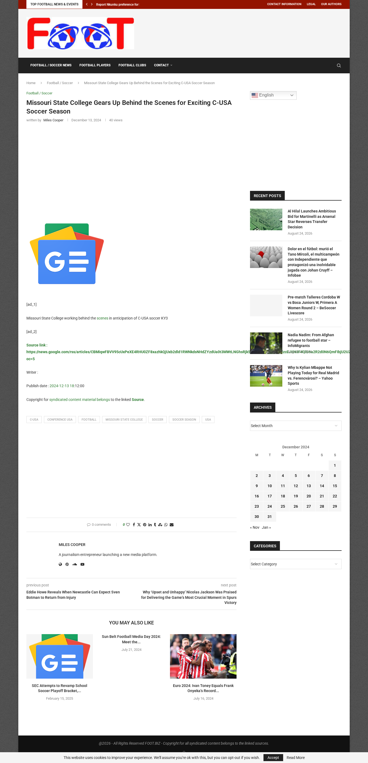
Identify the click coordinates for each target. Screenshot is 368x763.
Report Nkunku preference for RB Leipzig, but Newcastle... (137, 4)
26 (296, 506)
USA (208, 419)
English (266, 95)
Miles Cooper (72, 544)
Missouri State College (124, 419)
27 (309, 506)
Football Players (94, 65)
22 (335, 496)
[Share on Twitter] (139, 525)
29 (335, 506)
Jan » (266, 527)
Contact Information (284, 4)
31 (270, 516)
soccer (157, 419)
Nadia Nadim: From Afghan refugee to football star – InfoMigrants (311, 340)
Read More (296, 757)
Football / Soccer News (50, 65)
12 (296, 486)
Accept (273, 757)
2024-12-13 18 (62, 386)
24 (270, 506)
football (89, 419)
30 (257, 516)
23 (257, 506)
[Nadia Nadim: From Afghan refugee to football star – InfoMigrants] (266, 343)
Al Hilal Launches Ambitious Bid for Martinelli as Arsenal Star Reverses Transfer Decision (312, 219)
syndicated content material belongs (79, 399)
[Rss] (331, 65)
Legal (311, 4)
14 (322, 486)
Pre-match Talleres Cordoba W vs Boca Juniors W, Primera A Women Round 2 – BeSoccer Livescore (314, 305)
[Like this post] (128, 525)
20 (309, 496)
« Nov (254, 527)
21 (322, 496)
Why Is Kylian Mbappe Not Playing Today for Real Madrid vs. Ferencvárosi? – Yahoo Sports (313, 375)
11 (283, 486)
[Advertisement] (243, 32)
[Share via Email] (171, 525)
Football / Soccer (60, 83)
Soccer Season (184, 419)
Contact (161, 65)
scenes (102, 318)
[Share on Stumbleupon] (160, 525)
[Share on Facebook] (134, 525)
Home (31, 83)
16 (257, 496)
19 (296, 496)
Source (138, 399)
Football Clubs (132, 65)
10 (270, 486)
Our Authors (331, 4)
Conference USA (59, 419)
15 (335, 486)
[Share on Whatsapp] (166, 525)
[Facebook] (326, 65)
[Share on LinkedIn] (150, 525)
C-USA (34, 419)
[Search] (339, 65)
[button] (87, 4)
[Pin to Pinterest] (144, 525)
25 (283, 506)
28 (322, 506)
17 (270, 496)
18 (283, 496)
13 (309, 486)
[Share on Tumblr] (155, 525)
